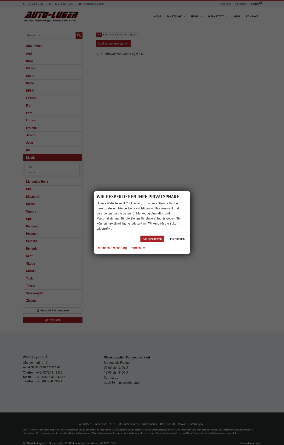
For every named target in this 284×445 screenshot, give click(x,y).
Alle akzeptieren (152, 238)
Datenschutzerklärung (112, 248)
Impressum (137, 248)
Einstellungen (177, 238)
